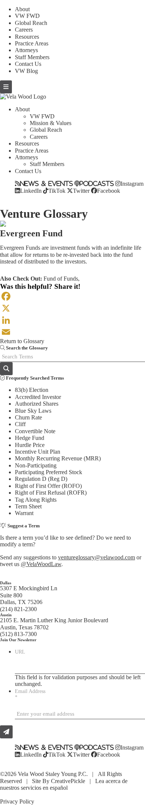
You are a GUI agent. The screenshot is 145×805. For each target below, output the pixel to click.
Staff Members (32, 57)
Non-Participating (36, 465)
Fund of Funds (61, 278)
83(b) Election (31, 390)
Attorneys (26, 50)
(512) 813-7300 (18, 634)
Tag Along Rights (36, 499)
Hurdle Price (30, 445)
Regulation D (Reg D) (41, 479)
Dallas (5, 583)
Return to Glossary (22, 341)
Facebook (108, 191)
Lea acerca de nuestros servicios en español (64, 784)
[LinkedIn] (72, 320)
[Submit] (6, 731)
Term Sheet (28, 506)
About (22, 9)
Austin (6, 615)
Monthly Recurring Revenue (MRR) (58, 458)
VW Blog (26, 71)
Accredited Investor (38, 397)
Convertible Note (35, 431)
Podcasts (97, 183)
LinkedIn (31, 191)
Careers (24, 29)
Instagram (132, 183)
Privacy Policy (17, 801)
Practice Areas (31, 43)
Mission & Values (50, 123)
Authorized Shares (36, 403)
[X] (72, 308)
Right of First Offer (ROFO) (48, 486)
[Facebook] (72, 296)
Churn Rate (28, 417)
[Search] (6, 368)
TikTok (56, 191)
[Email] (72, 332)
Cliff (20, 424)
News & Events (46, 183)
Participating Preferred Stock (48, 472)
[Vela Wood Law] (23, 96)
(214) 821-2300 (18, 609)
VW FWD (27, 16)
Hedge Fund (29, 438)
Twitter (81, 191)
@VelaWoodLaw (41, 564)
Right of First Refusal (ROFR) (51, 492)
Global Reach (31, 23)
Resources (27, 36)
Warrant (24, 513)
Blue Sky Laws (33, 411)
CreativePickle (68, 781)
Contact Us (28, 64)
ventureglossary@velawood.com (96, 557)
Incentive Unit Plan (37, 451)
